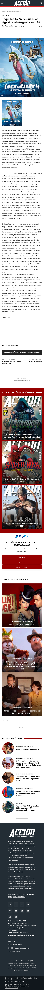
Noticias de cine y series (22, 621)
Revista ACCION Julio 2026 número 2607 (22, 524)
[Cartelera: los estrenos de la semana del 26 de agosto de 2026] (22, 694)
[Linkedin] (10, 911)
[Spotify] (16, 917)
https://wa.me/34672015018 (26, 935)
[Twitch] (10, 917)
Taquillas (18, 11)
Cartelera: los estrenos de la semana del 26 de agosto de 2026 (22, 712)
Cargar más (21, 817)
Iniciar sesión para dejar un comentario (22, 352)
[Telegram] (28, 911)
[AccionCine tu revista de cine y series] (22, 832)
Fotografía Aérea (19, 897)
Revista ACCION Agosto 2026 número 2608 (22, 480)
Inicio (4, 11)
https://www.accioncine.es (22, 380)
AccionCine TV (13, 894)
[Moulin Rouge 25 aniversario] (22, 605)
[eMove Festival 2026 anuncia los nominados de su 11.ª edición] (8, 792)
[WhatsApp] (10, 904)
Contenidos (22, 431)
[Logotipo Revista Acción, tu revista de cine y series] (22, 3)
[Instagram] (28, 904)
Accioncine (9, 26)
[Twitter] (22, 904)
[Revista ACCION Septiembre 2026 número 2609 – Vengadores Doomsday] (22, 418)
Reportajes (10, 11)
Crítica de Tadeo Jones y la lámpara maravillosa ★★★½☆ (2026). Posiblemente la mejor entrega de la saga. (22, 665)
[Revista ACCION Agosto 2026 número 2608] (22, 462)
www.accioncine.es (26, 888)
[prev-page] (3, 720)
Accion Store (23, 894)
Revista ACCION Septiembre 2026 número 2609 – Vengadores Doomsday (22, 436)
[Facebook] (16, 904)
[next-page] (7, 720)
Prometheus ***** (35, 362)
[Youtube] (16, 911)
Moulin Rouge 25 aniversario (22, 624)
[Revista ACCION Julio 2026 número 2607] (22, 507)
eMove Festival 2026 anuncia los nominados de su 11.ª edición (28, 793)
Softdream (20, 981)
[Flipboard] (22, 911)
